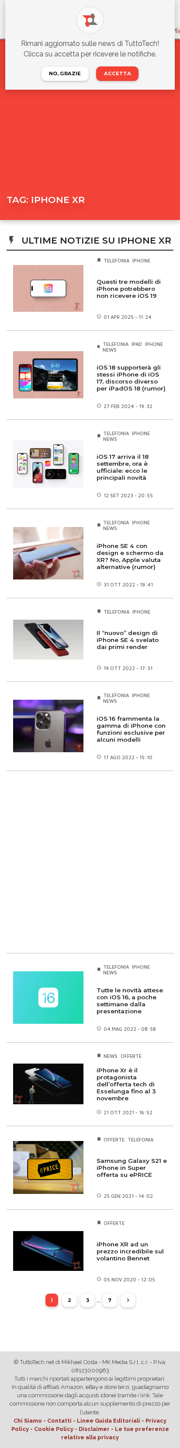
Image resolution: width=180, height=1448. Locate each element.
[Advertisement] (90, 862)
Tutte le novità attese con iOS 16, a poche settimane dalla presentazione (130, 1001)
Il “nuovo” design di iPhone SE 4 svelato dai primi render (128, 639)
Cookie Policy (53, 1429)
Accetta (117, 73)
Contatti (59, 1420)
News (110, 349)
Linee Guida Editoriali (108, 1420)
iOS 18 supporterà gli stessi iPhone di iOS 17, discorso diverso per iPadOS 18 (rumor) (131, 378)
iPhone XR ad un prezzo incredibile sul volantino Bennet (130, 1251)
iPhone (141, 260)
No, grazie (65, 73)
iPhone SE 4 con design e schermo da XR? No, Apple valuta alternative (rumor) (130, 556)
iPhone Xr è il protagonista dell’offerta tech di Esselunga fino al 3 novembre (126, 1084)
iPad (137, 344)
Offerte (131, 1056)
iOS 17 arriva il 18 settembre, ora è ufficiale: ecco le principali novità (123, 467)
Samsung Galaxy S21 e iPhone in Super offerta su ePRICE (132, 1167)
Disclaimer (94, 1429)
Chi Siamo (28, 1420)
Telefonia (116, 260)
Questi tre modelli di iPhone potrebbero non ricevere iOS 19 (129, 288)
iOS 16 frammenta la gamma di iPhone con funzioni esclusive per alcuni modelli (131, 729)
